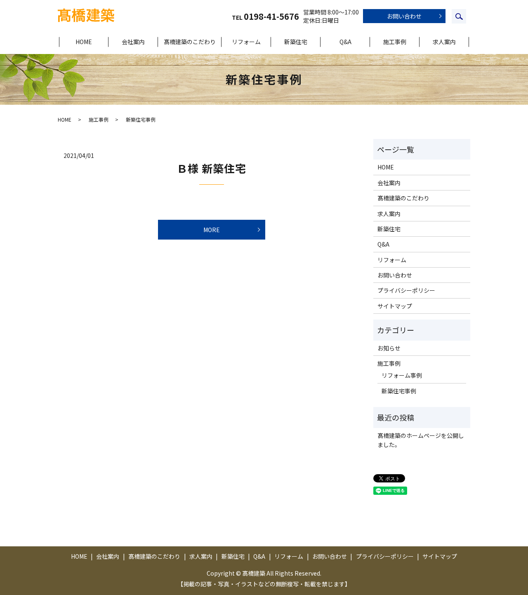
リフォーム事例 (402, 375)
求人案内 (444, 42)
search (459, 16)
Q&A (345, 42)
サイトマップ (394, 306)
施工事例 (394, 42)
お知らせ (389, 348)
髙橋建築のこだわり (190, 42)
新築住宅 (295, 42)
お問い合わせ (404, 16)
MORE (211, 230)
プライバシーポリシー (406, 290)
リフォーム (246, 42)
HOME (83, 42)
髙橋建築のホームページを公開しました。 (420, 440)
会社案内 (133, 42)
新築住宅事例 (399, 391)
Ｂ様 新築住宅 (211, 168)
